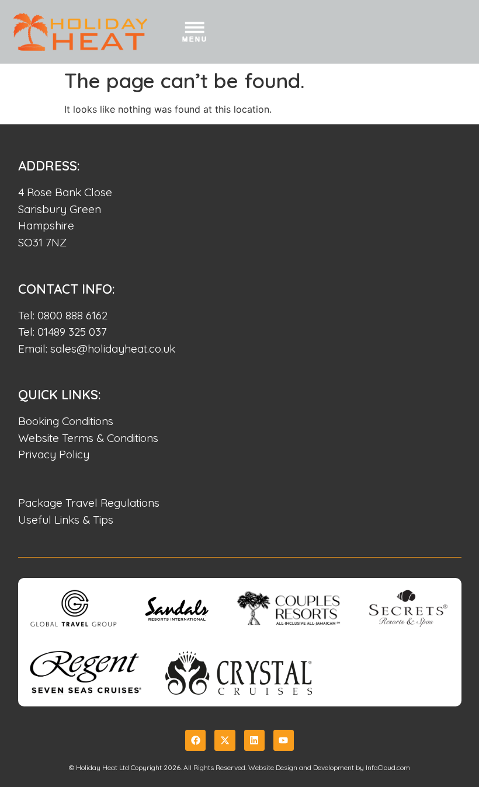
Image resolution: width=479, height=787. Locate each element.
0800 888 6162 (72, 315)
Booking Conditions (65, 421)
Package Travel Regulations (88, 503)
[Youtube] (283, 740)
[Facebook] (195, 740)
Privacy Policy (53, 454)
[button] (195, 34)
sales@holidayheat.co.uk (112, 349)
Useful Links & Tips (65, 520)
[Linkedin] (254, 740)
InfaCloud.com (388, 767)
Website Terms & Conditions (88, 438)
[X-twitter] (224, 740)
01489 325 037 (72, 332)
